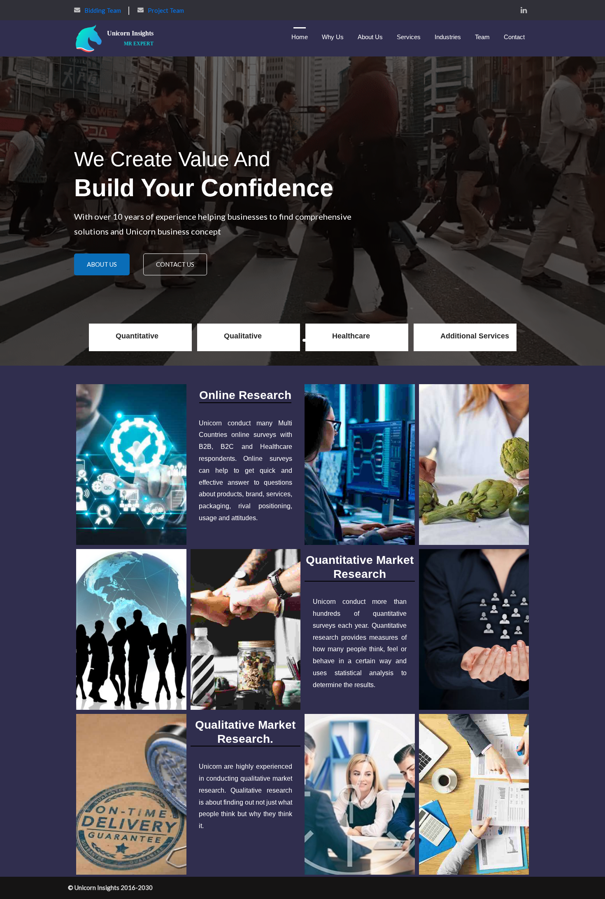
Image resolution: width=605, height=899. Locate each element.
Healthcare (351, 336)
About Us (370, 36)
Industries (448, 36)
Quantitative (137, 336)
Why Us (333, 36)
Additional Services (474, 336)
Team (482, 36)
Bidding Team (102, 10)
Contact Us (175, 273)
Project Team (166, 10)
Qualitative (243, 336)
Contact (514, 36)
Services (409, 36)
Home (299, 36)
